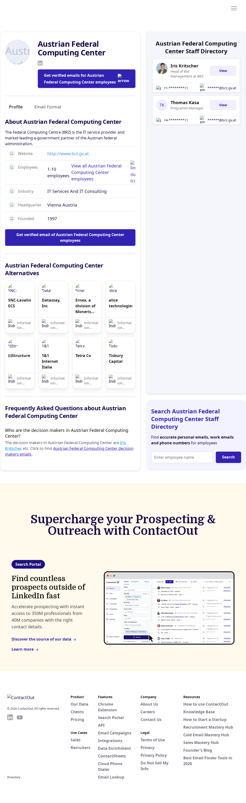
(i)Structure (19, 355)
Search (228, 457)
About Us (149, 704)
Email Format (48, 107)
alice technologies (120, 303)
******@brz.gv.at (222, 88)
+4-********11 (176, 120)
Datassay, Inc (51, 303)
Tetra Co (83, 355)
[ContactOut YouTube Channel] (20, 743)
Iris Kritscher (184, 66)
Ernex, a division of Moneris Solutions (85, 306)
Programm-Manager (187, 108)
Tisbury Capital (116, 358)
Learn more (23, 649)
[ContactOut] (30, 7)
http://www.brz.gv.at (68, 153)
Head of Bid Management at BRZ (187, 73)
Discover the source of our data (41, 639)
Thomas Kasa (185, 102)
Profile (16, 107)
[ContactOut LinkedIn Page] (10, 743)
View (223, 70)
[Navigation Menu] (234, 8)
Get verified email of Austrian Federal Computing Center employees (70, 237)
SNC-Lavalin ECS (19, 303)
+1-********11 (176, 88)
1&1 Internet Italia (50, 361)
